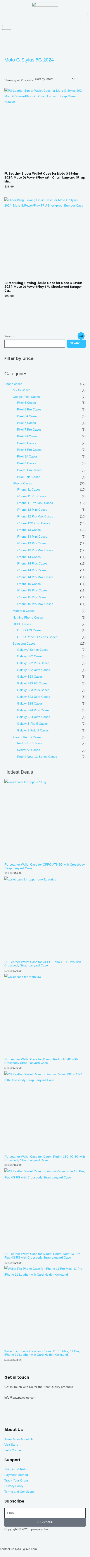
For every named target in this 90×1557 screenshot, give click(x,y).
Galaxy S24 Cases (30, 703)
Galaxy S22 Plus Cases (33, 663)
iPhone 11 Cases (28, 489)
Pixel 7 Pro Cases (29, 429)
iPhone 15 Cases (29, 584)
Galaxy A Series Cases (32, 649)
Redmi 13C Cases (29, 743)
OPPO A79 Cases (29, 630)
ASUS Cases (21, 390)
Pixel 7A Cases (27, 436)
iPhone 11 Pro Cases (31, 496)
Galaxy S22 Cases (30, 656)
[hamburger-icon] (83, 16)
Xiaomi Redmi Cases (27, 737)
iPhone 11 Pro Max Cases (35, 503)
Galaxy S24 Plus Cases (33, 710)
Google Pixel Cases (26, 396)
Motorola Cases (24, 610)
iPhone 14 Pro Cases (31, 570)
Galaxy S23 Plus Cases (33, 690)
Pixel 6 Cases (26, 402)
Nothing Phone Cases (28, 617)
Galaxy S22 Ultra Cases (33, 670)
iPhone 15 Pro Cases (31, 597)
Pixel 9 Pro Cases (29, 470)
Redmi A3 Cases (28, 750)
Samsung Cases (24, 643)
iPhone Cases (22, 483)
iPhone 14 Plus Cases (32, 563)
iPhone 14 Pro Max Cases (35, 577)
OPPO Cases (22, 624)
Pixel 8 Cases (26, 443)
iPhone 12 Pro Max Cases (35, 516)
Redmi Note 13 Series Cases (37, 756)
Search (9, 336)
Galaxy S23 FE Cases (32, 683)
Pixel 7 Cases (26, 422)
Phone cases (13, 384)
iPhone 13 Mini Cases (32, 536)
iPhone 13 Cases (29, 529)
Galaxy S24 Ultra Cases (33, 717)
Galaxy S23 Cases (30, 676)
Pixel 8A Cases (27, 456)
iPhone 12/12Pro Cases (33, 523)
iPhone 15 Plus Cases (32, 590)
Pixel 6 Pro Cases (29, 409)
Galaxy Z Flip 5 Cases (32, 723)
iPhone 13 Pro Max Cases (35, 550)
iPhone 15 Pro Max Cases (35, 604)
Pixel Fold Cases (28, 477)
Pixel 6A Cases (27, 416)
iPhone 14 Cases (29, 557)
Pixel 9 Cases (26, 463)
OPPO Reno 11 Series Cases (37, 637)
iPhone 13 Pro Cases (31, 543)
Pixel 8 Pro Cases (29, 449)
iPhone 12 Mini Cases (32, 509)
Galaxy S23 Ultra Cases (33, 696)
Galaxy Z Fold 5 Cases (33, 730)
